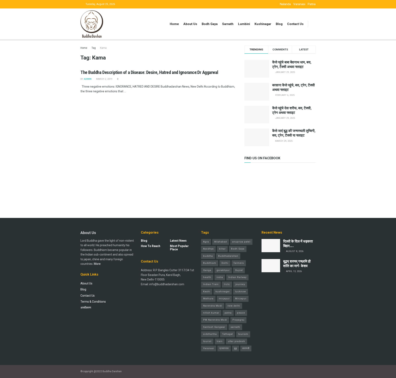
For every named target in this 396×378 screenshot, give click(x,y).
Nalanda (285, 4)
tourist (207, 341)
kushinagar (223, 291)
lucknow (240, 291)
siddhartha (210, 334)
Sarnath (227, 24)
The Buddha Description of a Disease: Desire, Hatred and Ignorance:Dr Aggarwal (149, 72)
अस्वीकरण (85, 307)
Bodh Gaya (210, 24)
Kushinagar (263, 24)
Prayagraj (238, 320)
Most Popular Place (179, 247)
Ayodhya (208, 248)
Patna (312, 4)
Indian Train (211, 284)
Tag (94, 47)
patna (228, 312)
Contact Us (295, 24)
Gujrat (239, 270)
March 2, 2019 (103, 79)
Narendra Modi (212, 305)
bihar (222, 248)
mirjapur (224, 298)
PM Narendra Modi (215, 320)
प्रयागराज (224, 348)
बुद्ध (235, 348)
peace (241, 312)
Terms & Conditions (93, 301)
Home (174, 24)
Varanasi (299, 4)
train (220, 341)
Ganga (207, 270)
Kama (103, 47)
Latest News (178, 240)
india (220, 277)
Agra (206, 241)
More (97, 263)
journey (240, 284)
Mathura (208, 298)
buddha (208, 256)
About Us (190, 24)
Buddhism (209, 263)
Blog (279, 24)
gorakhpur (223, 270)
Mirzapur (240, 298)
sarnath (235, 327)
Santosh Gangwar (214, 327)
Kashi (206, 291)
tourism (243, 334)
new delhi (233, 305)
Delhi (225, 263)
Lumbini (244, 24)
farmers (239, 263)
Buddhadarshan (228, 256)
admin (87, 79)
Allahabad (220, 241)
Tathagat (227, 334)
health (207, 277)
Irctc (227, 284)
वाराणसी (245, 348)
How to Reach (150, 246)
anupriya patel (241, 241)
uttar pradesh (236, 341)
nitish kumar (211, 312)
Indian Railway (237, 277)
